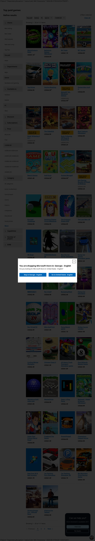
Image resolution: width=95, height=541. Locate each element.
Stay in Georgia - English (33, 275)
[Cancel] (74, 261)
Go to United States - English (62, 275)
